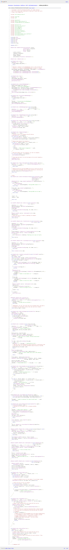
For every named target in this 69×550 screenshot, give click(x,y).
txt (64, 548)
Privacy (9, 548)
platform (23, 5)
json (67, 548)
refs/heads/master (33, 5)
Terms (12, 548)
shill (27, 5)
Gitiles (6, 548)
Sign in (67, 1)
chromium (10, 5)
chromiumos (17, 5)
